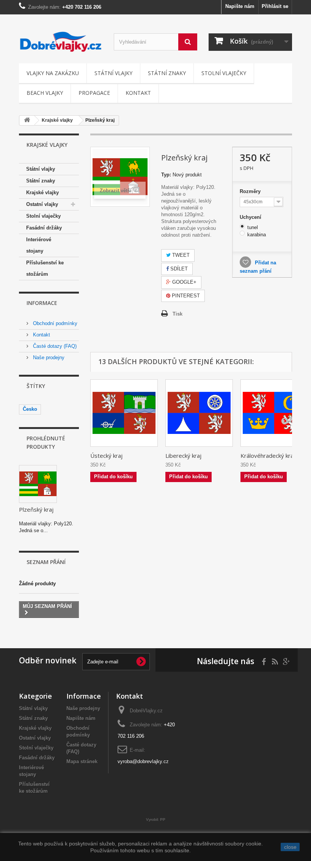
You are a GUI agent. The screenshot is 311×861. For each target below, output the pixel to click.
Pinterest (185, 296)
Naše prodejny (47, 357)
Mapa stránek (81, 761)
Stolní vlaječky (223, 73)
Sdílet (178, 269)
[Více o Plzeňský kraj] (38, 484)
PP (162, 819)
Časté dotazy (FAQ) (54, 346)
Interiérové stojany (38, 245)
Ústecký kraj (106, 455)
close (290, 847)
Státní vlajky (113, 73)
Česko (30, 409)
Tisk (177, 314)
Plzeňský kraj (36, 509)
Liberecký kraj (183, 455)
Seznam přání (46, 562)
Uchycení (251, 217)
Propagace (94, 92)
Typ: (166, 175)
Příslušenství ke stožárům (45, 268)
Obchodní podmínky (54, 323)
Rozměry (251, 191)
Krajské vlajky (42, 192)
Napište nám (239, 6)
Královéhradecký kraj (267, 455)
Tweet (180, 255)
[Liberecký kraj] (199, 413)
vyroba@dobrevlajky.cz (143, 761)
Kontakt (138, 92)
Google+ (183, 282)
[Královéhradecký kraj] (274, 413)
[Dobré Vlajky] (60, 42)
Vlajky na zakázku (53, 73)
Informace (42, 302)
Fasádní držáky (44, 228)
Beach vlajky (45, 92)
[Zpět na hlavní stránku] (27, 120)
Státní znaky (167, 73)
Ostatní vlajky (42, 204)
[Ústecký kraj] (124, 413)
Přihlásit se (275, 6)
